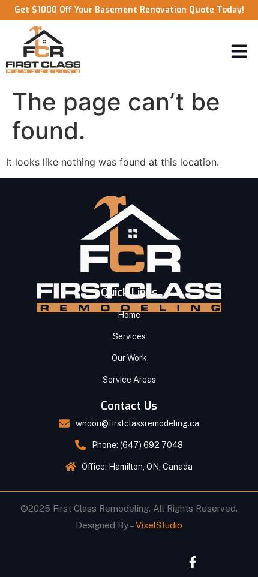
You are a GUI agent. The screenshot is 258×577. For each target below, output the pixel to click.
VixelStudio (159, 525)
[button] (239, 51)
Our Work (129, 358)
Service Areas (129, 379)
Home (129, 315)
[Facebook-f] (193, 562)
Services (129, 336)
